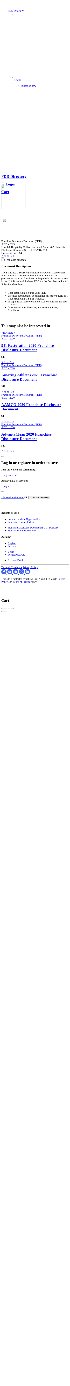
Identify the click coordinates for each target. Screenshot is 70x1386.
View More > (8, 332)
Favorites (12, 546)
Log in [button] (5, 486)
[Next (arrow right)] (6, 611)
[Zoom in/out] (12, 608)
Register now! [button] (9, 475)
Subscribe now (28, 85)
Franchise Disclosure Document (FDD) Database (33, 527)
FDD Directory (14, 176)
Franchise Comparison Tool (22, 530)
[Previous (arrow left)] (2, 611)
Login (10, 184)
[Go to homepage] (10, 6)
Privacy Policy (30, 567)
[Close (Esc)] (2, 608)
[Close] (2, 456)
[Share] (6, 608)
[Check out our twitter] (22, 573)
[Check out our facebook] (4, 573)
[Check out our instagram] (16, 573)
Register (12, 543)
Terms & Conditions (11, 567)
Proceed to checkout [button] (12, 497)
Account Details (16, 560)
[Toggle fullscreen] (9, 608)
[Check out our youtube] (10, 573)
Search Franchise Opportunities (24, 519)
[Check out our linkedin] (27, 573)
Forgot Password (16, 554)
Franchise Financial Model (21, 522)
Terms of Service (21, 581)
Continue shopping (39, 497)
